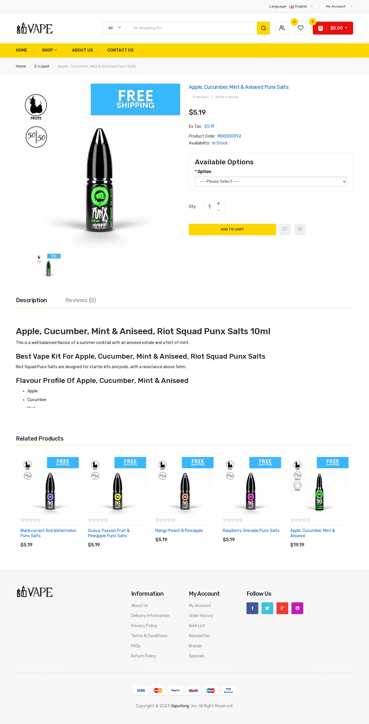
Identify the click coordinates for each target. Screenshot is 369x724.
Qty (192, 206)
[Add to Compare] (300, 229)
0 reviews (201, 97)
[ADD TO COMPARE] (62, 539)
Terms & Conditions (149, 635)
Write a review (227, 97)
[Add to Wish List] (285, 229)
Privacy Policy (144, 625)
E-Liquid (42, 66)
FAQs (135, 646)
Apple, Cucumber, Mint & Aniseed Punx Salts (97, 66)
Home (21, 66)
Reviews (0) (80, 300)
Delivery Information (150, 615)
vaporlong (180, 706)
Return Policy (143, 656)
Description (31, 300)
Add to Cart (232, 229)
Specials (196, 656)
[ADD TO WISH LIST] (73, 539)
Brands (195, 646)
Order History (201, 615)
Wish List (197, 625)
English (288, 6)
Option (204, 171)
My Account (200, 605)
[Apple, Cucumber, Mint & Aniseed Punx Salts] (48, 265)
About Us (139, 605)
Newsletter (199, 635)
